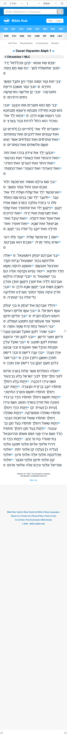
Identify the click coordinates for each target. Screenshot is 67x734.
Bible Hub (33, 480)
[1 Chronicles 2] (63, 338)
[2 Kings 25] (4, 338)
